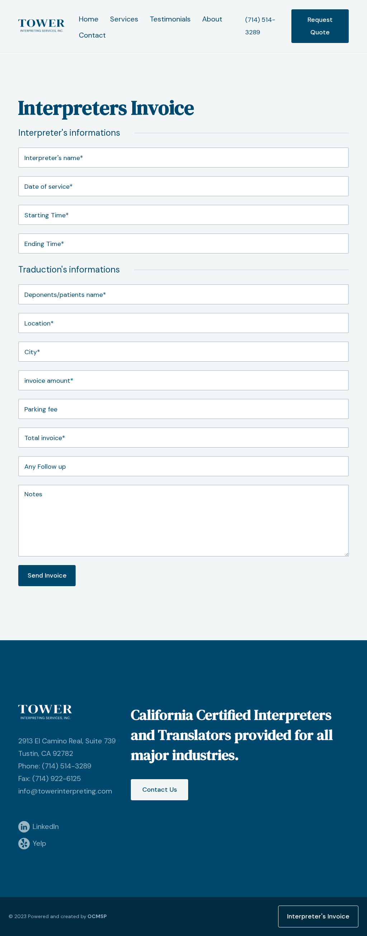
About (212, 19)
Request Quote (320, 26)
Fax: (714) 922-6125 (49, 778)
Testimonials (170, 19)
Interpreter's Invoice (318, 916)
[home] (41, 26)
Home (89, 19)
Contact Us (159, 789)
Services (124, 19)
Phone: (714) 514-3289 (54, 766)
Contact (92, 35)
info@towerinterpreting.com (65, 791)
